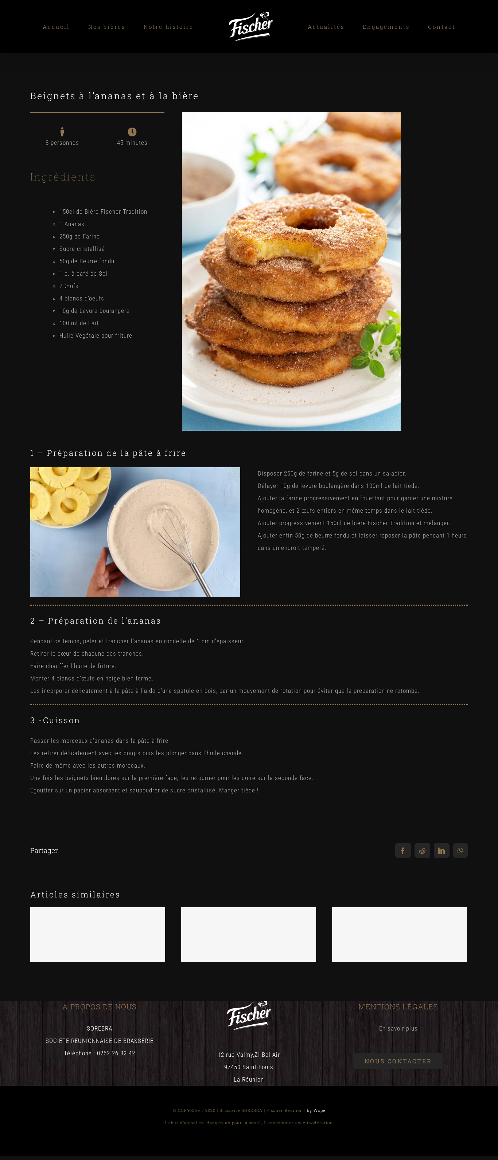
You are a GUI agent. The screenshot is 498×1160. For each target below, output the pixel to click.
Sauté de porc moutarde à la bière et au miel (248, 922)
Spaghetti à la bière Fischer (97, 927)
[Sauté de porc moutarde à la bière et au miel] (248, 934)
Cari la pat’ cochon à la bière (399, 927)
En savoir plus (398, 1028)
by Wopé (316, 1110)
